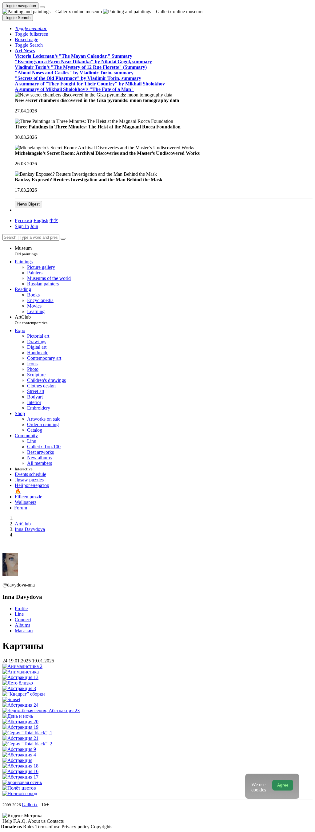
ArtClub (31, 319)
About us (37, 821)
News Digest (28, 204)
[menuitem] (54, 220)
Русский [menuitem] (23, 220)
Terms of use (48, 826)
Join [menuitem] (34, 226)
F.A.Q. (20, 821)
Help (7, 821)
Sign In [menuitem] (22, 226)
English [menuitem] (41, 220)
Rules (29, 826)
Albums (22, 625)
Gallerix (30, 804)
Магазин (24, 630)
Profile (21, 608)
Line (19, 614)
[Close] (63, 239)
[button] (31, 28)
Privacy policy (76, 826)
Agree (282, 785)
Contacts (55, 821)
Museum (26, 250)
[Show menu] (42, 7)
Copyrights (101, 826)
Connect (23, 619)
